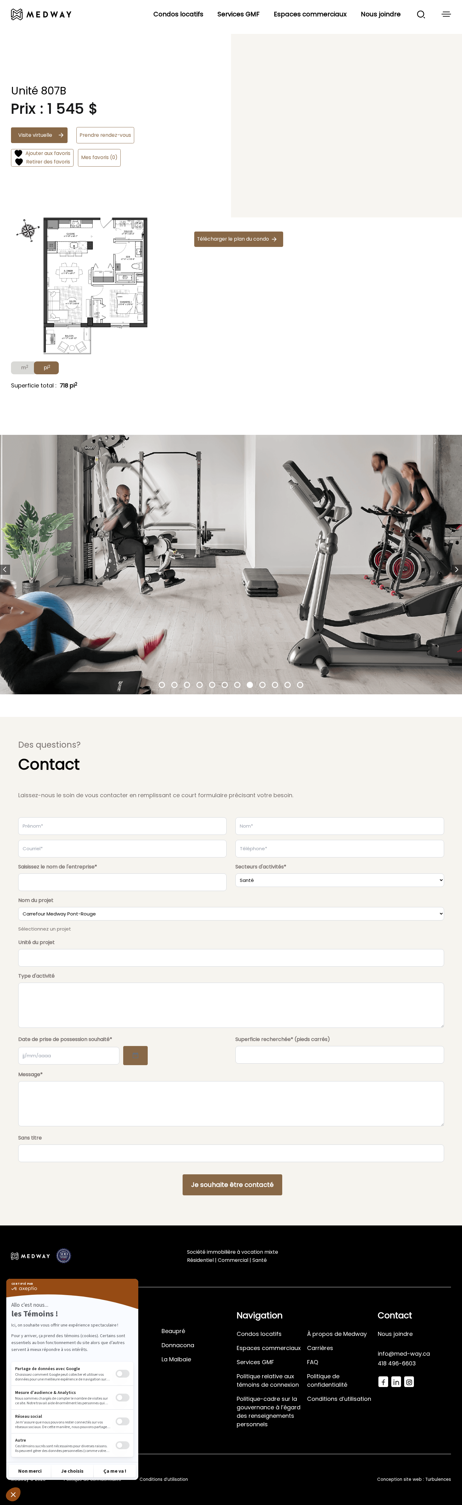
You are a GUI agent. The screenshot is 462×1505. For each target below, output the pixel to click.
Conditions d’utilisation (339, 1399)
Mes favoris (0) (99, 157)
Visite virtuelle (35, 135)
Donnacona (178, 1345)
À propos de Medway (337, 1334)
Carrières (320, 1348)
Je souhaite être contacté (232, 1184)
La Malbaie (176, 1359)
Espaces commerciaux (310, 14)
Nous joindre (381, 14)
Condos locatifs (178, 14)
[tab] (24, 367)
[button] (5, 570)
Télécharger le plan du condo (233, 239)
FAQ (312, 1362)
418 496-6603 (397, 1363)
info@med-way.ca (404, 1354)
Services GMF (238, 14)
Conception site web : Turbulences (414, 1479)
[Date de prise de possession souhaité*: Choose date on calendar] (135, 1055)
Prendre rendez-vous (105, 135)
